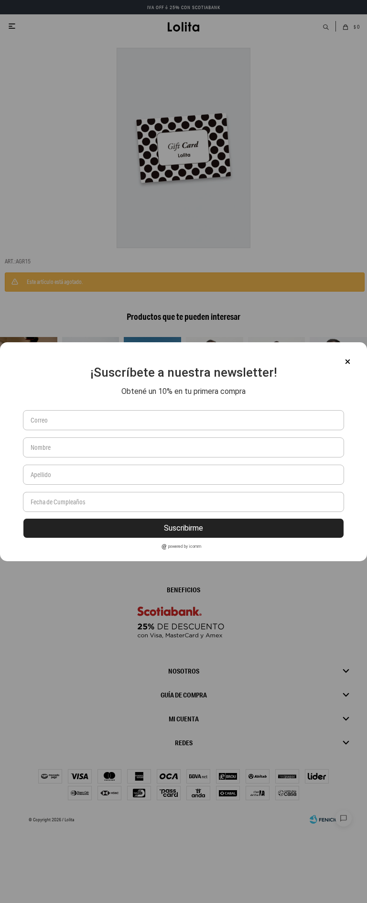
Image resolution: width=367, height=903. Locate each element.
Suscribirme (183, 528)
